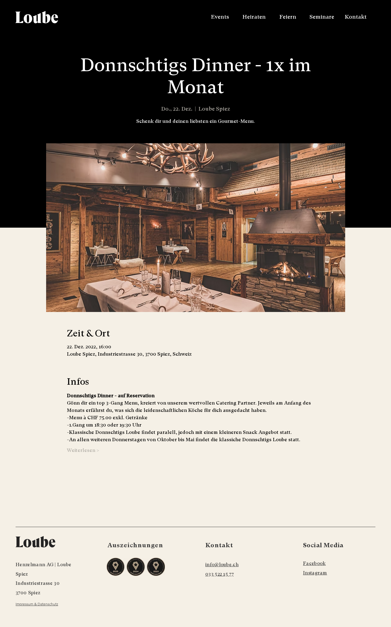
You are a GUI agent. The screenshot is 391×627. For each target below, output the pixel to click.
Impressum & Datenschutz (37, 604)
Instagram (315, 573)
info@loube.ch (222, 564)
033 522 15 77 (219, 574)
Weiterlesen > (83, 450)
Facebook (314, 563)
